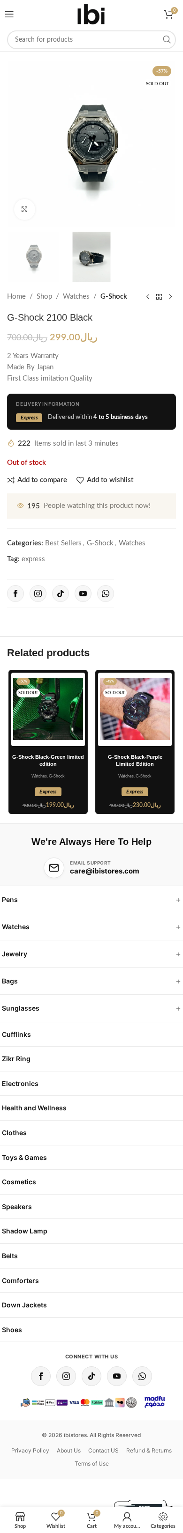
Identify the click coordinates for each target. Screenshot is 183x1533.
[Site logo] (91, 14)
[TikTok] (60, 593)
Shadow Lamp (24, 1231)
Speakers (17, 1206)
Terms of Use (92, 1463)
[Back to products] (159, 296)
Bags (10, 981)
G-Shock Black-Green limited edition (48, 760)
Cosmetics (19, 1182)
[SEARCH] (166, 39)
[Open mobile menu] (9, 14)
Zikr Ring (16, 1059)
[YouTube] (83, 593)
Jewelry (14, 954)
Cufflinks (16, 1034)
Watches (76, 296)
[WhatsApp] (105, 593)
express (33, 559)
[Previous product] (147, 296)
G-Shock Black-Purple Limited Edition (135, 760)
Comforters (20, 1280)
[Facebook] (15, 593)
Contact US (103, 1450)
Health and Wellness (34, 1108)
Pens (10, 899)
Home (16, 296)
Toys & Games (24, 1157)
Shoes (12, 1330)
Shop (44, 296)
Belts (10, 1256)
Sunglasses (20, 1008)
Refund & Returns (149, 1450)
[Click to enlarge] (24, 209)
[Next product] (170, 296)
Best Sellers (63, 543)
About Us (69, 1450)
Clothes (14, 1133)
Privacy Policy (30, 1450)
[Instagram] (38, 593)
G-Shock (113, 296)
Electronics (20, 1083)
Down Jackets (24, 1305)
